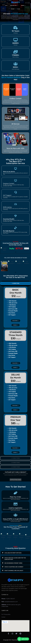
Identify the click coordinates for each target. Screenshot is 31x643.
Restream (12, 8)
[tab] (15, 283)
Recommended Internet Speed (13, 563)
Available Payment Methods (13, 553)
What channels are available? (14, 570)
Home (6, 5)
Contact (18, 8)
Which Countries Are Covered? (14, 567)
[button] (15, 272)
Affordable (15, 14)
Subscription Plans (13, 5)
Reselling (22, 5)
